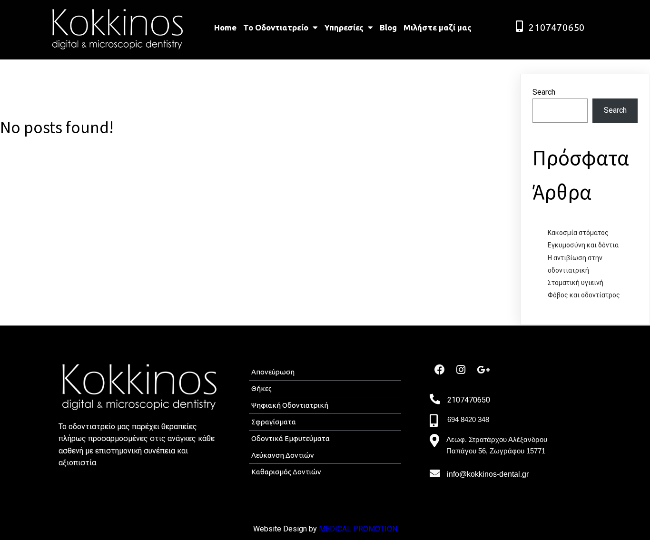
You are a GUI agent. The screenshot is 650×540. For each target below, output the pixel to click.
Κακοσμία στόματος (578, 232)
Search (543, 92)
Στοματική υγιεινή (575, 282)
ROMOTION (377, 528)
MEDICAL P (338, 528)
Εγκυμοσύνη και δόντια (583, 245)
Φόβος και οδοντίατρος (584, 295)
